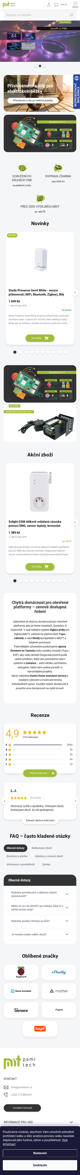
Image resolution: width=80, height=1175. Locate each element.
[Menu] (75, 4)
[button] (15, 352)
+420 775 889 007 (21, 1094)
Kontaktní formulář (22, 1108)
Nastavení (40, 1153)
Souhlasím (40, 1165)
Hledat (71, 15)
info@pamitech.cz (21, 1087)
